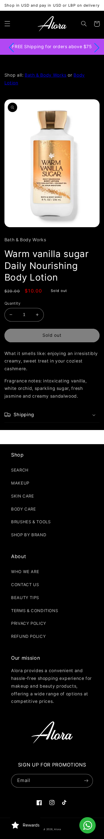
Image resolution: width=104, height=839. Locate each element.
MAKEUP (20, 483)
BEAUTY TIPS (25, 597)
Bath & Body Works (46, 75)
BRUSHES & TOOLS (30, 521)
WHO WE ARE (25, 571)
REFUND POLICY (28, 636)
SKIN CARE (22, 496)
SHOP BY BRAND (28, 534)
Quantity (12, 303)
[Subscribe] (86, 781)
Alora (57, 829)
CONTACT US (25, 584)
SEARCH (20, 470)
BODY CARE (23, 509)
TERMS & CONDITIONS (34, 610)
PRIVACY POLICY (28, 623)
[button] (7, 23)
